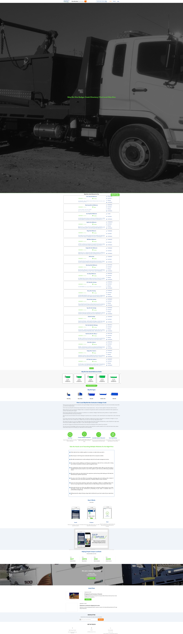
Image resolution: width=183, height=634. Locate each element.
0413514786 (110, 196)
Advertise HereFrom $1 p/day (115, 195)
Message (109, 200)
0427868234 (110, 299)
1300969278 (110, 239)
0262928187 (110, 359)
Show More (91, 368)
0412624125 (110, 350)
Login (118, 1)
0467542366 (110, 307)
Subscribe (101, 619)
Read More (88, 599)
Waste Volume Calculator (91, 385)
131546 (109, 213)
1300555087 (110, 256)
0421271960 (110, 333)
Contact (114, 1)
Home (111, 1)
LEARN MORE (91, 578)
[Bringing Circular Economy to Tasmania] (74, 599)
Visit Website (110, 202)
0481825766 (110, 273)
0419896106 (110, 290)
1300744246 (110, 316)
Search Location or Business (101, 1)
